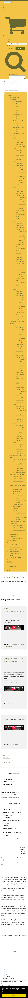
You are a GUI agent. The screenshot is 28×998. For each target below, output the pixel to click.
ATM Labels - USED (17, 478)
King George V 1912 (17, 114)
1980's (14, 161)
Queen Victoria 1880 (17, 101)
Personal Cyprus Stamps (19, 472)
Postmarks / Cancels (18, 504)
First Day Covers (20, 167)
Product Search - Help (15, 547)
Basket (11, 48)
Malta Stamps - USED (18, 527)
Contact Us (9, 559)
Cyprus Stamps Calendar (13, 551)
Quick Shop (10, 561)
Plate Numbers (9, 782)
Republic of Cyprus (14, 135)
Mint (17, 103)
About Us (9, 542)
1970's (14, 148)
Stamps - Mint (19, 140)
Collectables (13, 536)
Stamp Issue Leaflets (18, 510)
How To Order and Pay (12, 540)
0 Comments (21, 644)
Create (10, 985)
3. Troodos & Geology (8, 760)
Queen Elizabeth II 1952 (18, 127)
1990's (14, 186)
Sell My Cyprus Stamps (15, 557)
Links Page (8, 784)
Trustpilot (14, 951)
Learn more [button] (5, 991)
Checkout (20, 48)
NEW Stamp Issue (14, 97)
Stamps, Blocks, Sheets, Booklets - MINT (20, 374)
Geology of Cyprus (17, 538)
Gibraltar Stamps (14, 534)
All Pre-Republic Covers (18, 133)
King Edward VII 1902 (18, 108)
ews (6, 825)
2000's (14, 221)
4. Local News (6, 762)
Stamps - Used (19, 142)
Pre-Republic (13, 99)
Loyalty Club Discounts (15, 544)
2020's (14, 289)
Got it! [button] (14, 995)
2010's (14, 255)
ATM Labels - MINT (17, 476)
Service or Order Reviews (16, 549)
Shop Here (9, 95)
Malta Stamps (13, 523)
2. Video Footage (8, 646)
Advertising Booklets (18, 489)
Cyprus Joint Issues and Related (17, 521)
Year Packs (18, 159)
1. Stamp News (13, 644)
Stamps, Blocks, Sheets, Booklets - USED (20, 381)
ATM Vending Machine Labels (17, 474)
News (8, 568)
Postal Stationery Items (18, 493)
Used (17, 106)
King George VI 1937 (18, 120)
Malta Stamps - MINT (18, 525)
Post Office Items (17, 491)
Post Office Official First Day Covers (22, 172)
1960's (14, 137)
